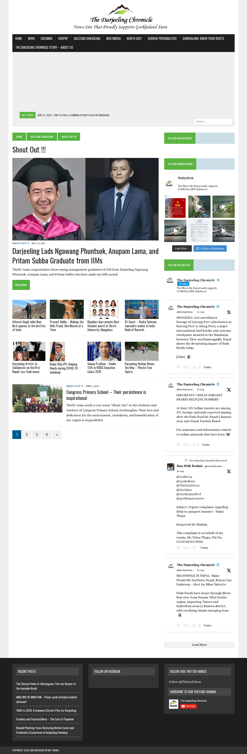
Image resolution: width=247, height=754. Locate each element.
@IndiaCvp (184, 477)
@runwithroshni (213, 466)
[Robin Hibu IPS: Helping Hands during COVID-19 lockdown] (57, 359)
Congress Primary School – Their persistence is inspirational (106, 394)
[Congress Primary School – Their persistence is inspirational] (37, 410)
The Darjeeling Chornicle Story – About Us (44, 47)
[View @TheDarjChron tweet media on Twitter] (188, 356)
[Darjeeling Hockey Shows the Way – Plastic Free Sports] (142, 358)
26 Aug (200, 311)
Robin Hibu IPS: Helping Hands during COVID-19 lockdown (64, 368)
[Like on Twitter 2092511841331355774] (195, 548)
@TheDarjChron (188, 485)
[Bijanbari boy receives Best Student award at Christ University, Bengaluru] (104, 316)
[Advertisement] (123, 83)
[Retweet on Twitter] (186, 460)
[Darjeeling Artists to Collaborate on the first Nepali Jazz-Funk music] (29, 358)
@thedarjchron (185, 311)
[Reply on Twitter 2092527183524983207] (179, 626)
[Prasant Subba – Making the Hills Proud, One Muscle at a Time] (67, 316)
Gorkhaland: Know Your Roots (203, 38)
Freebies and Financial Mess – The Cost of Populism (45, 719)
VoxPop (63, 38)
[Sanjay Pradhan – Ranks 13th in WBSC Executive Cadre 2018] (104, 358)
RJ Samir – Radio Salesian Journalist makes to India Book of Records (140, 325)
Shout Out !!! (20, 243)
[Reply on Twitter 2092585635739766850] (179, 368)
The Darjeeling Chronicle (196, 306)
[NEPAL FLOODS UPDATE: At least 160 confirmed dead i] (223, 207)
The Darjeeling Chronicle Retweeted (208, 460)
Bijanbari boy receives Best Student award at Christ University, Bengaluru (103, 325)
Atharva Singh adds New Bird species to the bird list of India (29, 325)
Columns (46, 38)
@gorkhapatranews (190, 498)
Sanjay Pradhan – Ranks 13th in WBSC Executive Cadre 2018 (101, 367)
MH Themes (53, 750)
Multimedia (113, 38)
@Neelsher (184, 490)
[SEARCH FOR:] (213, 121)
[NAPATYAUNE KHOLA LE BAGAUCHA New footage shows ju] (199, 207)
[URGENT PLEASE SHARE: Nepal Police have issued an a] (175, 207)
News (31, 38)
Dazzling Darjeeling (87, 38)
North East (134, 38)
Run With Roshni (189, 466)
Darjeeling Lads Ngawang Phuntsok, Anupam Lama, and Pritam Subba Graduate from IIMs (85, 255)
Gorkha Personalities (162, 38)
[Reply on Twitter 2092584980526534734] (179, 445)
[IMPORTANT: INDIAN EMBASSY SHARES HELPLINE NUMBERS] (199, 231)
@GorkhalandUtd (188, 494)
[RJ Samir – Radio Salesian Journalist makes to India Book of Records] (142, 316)
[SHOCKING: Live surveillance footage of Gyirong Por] (223, 231)
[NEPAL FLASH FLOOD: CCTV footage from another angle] (175, 231)
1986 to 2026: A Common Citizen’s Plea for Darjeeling (46, 710)
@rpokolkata (185, 481)
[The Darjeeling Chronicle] (123, 17)
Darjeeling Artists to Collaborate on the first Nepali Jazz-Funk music (26, 367)
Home (18, 38)
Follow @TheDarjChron (185, 682)
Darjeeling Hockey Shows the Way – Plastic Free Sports (139, 367)
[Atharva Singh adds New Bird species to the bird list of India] (29, 316)
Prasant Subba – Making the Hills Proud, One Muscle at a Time (67, 325)
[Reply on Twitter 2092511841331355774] (179, 548)
